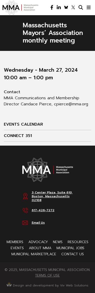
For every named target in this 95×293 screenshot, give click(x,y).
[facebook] (52, 8)
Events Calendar (23, 124)
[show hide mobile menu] (88, 8)
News (58, 242)
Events (17, 248)
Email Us (38, 222)
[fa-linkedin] (59, 8)
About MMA (40, 248)
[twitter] (73, 8)
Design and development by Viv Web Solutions (50, 285)
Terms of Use (47, 275)
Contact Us (72, 254)
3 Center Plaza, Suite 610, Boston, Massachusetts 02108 (52, 196)
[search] (81, 8)
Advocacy (38, 242)
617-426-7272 (43, 210)
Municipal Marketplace (33, 254)
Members (15, 242)
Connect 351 (18, 136)
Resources (78, 242)
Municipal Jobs (70, 248)
